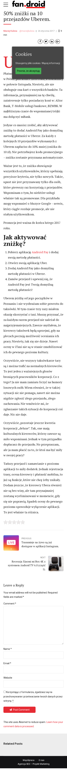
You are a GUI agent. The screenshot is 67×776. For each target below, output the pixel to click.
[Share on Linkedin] (51, 41)
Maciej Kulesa (10, 31)
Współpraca (28, 760)
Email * (7, 663)
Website (7, 677)
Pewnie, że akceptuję (28, 71)
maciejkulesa (27, 31)
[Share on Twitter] (46, 41)
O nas (41, 760)
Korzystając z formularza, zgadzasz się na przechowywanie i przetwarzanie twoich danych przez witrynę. (33, 696)
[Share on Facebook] (40, 41)
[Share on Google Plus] (57, 41)
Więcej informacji (51, 63)
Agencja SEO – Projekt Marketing (33, 764)
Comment (9, 603)
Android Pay (40, 252)
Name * (7, 649)
